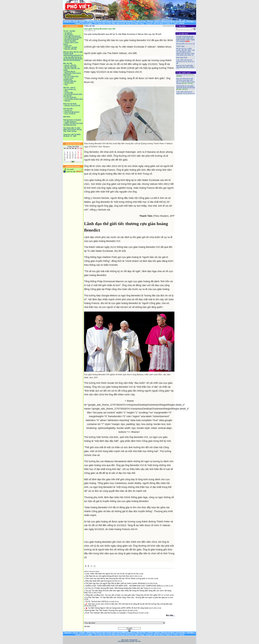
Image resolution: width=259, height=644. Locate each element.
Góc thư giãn (180, 21)
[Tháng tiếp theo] (74, 162)
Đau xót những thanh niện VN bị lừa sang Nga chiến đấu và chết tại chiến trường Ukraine (185, 76)
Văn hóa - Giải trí (153, 21)
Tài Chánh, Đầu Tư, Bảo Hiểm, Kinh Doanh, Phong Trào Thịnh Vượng (119, 23)
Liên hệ (181, 23)
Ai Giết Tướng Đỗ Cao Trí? (185, 93)
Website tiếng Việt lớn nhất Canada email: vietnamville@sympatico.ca (110, 21)
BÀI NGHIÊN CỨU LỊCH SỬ (185, 44)
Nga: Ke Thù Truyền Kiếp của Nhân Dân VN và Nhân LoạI (185, 67)
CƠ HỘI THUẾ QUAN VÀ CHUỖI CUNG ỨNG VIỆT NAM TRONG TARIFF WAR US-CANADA (185, 39)
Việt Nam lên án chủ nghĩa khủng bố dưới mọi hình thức (185, 82)
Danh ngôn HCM (181, 57)
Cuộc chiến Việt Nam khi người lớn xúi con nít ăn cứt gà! (185, 61)
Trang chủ (67, 21)
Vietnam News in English (83, 23)
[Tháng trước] (71, 162)
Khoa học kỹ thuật (167, 21)
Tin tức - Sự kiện (79, 21)
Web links (190, 21)
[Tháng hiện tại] (73, 162)
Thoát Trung (180, 46)
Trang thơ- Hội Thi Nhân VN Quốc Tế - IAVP (161, 23)
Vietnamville (133, 640)
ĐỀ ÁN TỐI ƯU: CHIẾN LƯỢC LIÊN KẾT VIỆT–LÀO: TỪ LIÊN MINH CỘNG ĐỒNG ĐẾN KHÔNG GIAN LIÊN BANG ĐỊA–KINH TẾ (185, 52)
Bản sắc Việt (141, 21)
